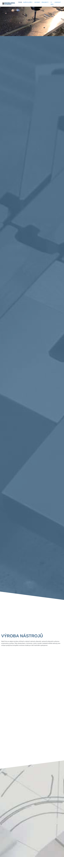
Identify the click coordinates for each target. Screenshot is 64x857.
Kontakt (58, 2)
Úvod (20, 2)
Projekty (45, 2)
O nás (52, 3)
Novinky (37, 2)
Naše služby (27, 2)
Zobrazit (32, 689)
